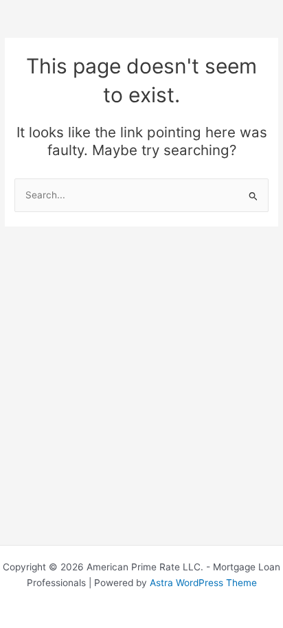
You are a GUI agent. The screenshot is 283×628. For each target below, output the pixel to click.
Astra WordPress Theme (203, 582)
